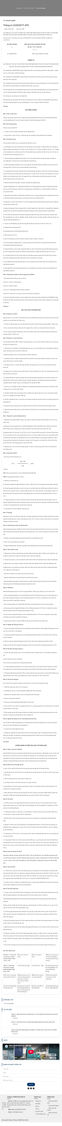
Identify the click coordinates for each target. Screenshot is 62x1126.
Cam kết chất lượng (53, 1105)
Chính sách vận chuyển (51, 1109)
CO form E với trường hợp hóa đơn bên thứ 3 (9, 987)
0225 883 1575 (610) (20, 1109)
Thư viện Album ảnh (40, 1114)
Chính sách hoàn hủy (52, 1113)
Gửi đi (31, 1084)
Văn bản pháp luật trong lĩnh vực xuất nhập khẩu (52, 987)
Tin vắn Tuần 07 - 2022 (37, 965)
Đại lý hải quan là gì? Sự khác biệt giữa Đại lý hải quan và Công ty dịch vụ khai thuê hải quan (23, 988)
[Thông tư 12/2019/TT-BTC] (4, 1106)
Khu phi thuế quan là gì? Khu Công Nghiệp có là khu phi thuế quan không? (52, 968)
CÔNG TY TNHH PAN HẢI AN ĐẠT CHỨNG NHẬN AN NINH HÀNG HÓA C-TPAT (9, 968)
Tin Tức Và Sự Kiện (29, 8)
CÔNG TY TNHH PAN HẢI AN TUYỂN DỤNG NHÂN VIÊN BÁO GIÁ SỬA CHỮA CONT (33, 1022)
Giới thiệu (37, 1103)
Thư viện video (39, 1111)
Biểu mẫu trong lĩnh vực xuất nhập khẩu (37, 987)
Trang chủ (19, 8)
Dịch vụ (37, 1106)
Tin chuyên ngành (41, 8)
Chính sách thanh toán (52, 1102)
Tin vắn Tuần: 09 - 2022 (23, 965)
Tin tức (37, 1108)
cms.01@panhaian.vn (17, 1112)
